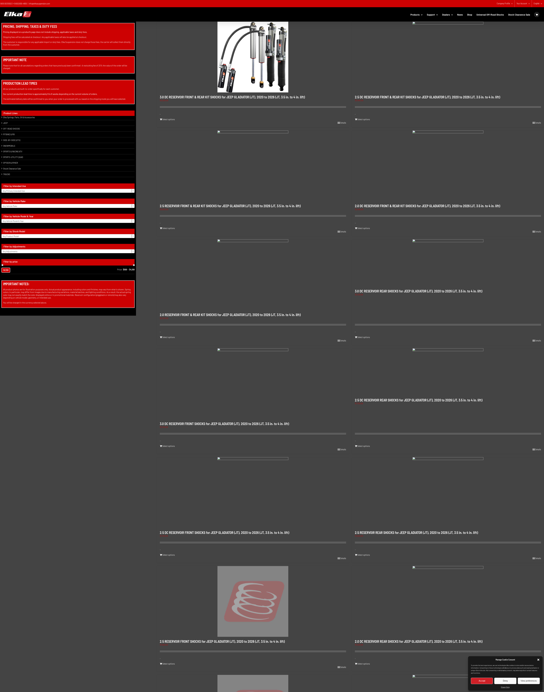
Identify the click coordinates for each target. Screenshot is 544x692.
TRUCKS (6, 174)
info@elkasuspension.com (39, 3)
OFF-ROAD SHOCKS (11, 128)
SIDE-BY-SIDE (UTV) (11, 140)
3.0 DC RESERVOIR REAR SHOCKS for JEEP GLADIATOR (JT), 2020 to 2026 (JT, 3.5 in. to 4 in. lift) (418, 291)
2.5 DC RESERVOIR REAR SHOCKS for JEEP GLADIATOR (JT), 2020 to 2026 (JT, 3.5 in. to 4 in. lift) (418, 400)
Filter (5, 270)
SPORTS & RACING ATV (12, 151)
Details (343, 122)
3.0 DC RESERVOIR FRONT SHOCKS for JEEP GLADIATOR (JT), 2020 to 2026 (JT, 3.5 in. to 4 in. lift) (224, 424)
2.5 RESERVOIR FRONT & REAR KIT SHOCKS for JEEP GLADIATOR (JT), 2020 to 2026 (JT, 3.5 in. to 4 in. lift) (230, 206)
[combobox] (68, 191)
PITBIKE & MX (9, 134)
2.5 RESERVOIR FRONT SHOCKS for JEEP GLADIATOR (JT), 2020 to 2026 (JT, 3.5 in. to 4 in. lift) (222, 641)
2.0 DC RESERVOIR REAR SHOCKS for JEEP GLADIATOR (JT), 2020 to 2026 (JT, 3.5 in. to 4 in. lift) (418, 641)
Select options (168, 119)
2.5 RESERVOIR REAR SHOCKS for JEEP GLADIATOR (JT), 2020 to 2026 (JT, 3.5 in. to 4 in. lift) (416, 533)
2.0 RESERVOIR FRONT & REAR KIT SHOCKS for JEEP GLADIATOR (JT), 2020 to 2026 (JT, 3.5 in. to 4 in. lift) (230, 315)
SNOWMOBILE (9, 145)
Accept (482, 681)
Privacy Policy (505, 687)
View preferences (529, 681)
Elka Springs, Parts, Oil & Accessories (19, 117)
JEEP (5, 123)
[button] (538, 659)
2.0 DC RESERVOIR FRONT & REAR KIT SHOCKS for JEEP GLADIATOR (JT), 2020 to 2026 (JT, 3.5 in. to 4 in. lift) (427, 206)
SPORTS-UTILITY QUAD (13, 157)
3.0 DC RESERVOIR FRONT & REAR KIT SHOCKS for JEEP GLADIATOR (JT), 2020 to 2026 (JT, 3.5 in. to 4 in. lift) (232, 97)
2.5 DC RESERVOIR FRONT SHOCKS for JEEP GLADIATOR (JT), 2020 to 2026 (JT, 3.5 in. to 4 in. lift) (224, 533)
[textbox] (68, 191)
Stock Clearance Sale (12, 168)
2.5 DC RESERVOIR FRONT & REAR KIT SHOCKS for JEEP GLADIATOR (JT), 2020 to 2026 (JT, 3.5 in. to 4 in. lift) (427, 97)
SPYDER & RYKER (10, 162)
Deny (505, 681)
